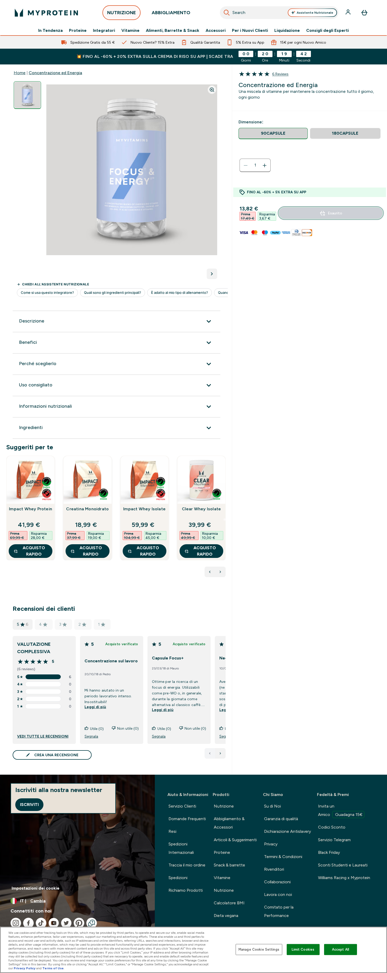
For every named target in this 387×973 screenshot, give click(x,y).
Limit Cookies (303, 949)
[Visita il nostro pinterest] (79, 923)
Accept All (340, 949)
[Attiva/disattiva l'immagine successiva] (212, 274)
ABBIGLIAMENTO (171, 12)
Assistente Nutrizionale (315, 12)
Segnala (91, 736)
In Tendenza (50, 30)
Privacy (270, 844)
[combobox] (279, 12)
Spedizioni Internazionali (181, 848)
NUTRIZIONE (121, 12)
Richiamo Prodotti (185, 890)
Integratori (104, 30)
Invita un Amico (340, 810)
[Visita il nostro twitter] (66, 923)
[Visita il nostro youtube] (53, 923)
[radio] (273, 133)
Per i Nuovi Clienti (250, 30)
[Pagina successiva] (220, 753)
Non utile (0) (128, 728)
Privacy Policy (25, 968)
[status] (255, 165)
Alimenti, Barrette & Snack (172, 30)
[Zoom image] (212, 89)
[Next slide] (225, 519)
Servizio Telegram (334, 840)
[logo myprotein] (46, 12)
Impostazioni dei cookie (35, 888)
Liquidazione (287, 30)
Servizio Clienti (182, 806)
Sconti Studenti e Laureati (343, 865)
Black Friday (329, 852)
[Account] (348, 12)
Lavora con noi (278, 894)
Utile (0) (97, 729)
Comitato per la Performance (279, 911)
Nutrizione (224, 806)
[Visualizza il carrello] (364, 12)
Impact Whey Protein (30, 509)
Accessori (216, 30)
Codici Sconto (331, 827)
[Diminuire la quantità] (245, 165)
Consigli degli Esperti (327, 30)
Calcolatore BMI (229, 903)
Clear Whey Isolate (201, 509)
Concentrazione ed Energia (55, 72)
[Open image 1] (27, 95)
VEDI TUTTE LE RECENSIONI (42, 736)
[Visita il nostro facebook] (28, 923)
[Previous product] (210, 572)
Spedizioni (177, 877)
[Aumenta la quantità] (264, 165)
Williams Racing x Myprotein (344, 877)
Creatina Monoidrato (87, 509)
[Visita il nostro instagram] (16, 923)
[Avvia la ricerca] (226, 12)
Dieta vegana (226, 915)
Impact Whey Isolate (144, 509)
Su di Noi (272, 806)
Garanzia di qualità (281, 818)
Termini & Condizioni (283, 856)
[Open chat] (91, 923)
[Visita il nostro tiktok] (41, 923)
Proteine (78, 30)
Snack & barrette (229, 865)
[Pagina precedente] (210, 753)
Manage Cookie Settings (259, 949)
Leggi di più (95, 707)
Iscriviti (29, 804)
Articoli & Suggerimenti (235, 840)
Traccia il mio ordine (186, 865)
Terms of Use (53, 968)
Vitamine (130, 30)
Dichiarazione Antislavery (287, 831)
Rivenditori (274, 869)
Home (20, 72)
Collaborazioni (277, 882)
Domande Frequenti (187, 818)
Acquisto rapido (34, 551)
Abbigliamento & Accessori (229, 822)
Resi (172, 831)
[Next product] (220, 572)
